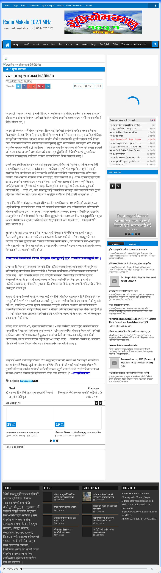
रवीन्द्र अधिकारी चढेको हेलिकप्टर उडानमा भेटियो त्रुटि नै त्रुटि (103, 497)
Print (89, 86)
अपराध (45, 44)
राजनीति (26, 44)
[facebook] (155, 5)
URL (99, 86)
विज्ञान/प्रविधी (104, 44)
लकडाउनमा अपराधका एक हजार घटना (22, 432)
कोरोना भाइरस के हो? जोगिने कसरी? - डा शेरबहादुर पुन (129, 331)
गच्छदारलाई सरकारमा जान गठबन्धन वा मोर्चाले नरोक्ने (129, 372)
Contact (88, 5)
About (24, 5)
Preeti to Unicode (74, 5)
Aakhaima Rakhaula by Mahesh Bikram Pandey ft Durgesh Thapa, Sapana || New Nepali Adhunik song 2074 (132, 320)
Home (7, 5)
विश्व (60, 44)
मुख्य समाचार (29, 381)
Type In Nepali (48, 5)
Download (34, 5)
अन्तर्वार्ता (36, 44)
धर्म (77, 44)
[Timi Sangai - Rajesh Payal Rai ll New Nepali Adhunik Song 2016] (114, 281)
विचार (53, 44)
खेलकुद (93, 44)
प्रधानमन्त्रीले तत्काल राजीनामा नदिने (123, 345)
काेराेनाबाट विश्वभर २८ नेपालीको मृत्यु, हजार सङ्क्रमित (78, 432)
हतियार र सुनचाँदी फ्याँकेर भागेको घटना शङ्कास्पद (128, 249)
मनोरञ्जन (69, 44)
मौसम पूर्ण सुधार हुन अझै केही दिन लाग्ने (105, 507)
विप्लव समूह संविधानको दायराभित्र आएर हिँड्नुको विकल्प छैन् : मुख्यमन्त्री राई (132, 220)
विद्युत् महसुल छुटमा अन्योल (119, 304)
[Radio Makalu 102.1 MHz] (7, 44)
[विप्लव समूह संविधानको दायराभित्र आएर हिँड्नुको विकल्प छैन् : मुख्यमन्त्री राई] (132, 209)
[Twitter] (150, 5)
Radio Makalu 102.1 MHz (27, 22)
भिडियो (115, 44)
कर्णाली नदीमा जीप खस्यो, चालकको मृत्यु (103, 531)
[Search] (155, 44)
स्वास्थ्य (84, 44)
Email (79, 86)
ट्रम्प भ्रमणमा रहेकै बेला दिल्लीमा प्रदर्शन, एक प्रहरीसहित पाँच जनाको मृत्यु (105, 520)
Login (15, 5)
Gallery (60, 5)
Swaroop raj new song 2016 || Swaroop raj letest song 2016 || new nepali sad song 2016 (138, 362)
